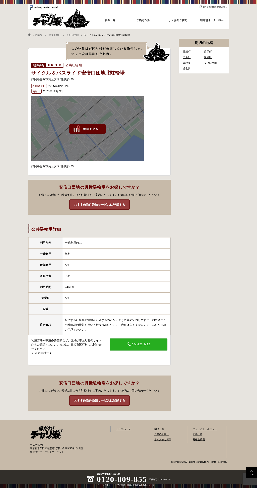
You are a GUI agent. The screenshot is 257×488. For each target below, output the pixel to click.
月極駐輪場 (199, 439)
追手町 (208, 51)
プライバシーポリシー (205, 429)
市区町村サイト (45, 353)
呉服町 (187, 51)
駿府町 (208, 57)
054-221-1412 (140, 344)
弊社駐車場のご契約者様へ (215, 7)
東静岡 (187, 62)
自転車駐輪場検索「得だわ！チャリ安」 (46, 433)
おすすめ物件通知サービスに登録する (99, 204)
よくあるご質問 (162, 439)
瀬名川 (187, 68)
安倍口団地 (210, 62)
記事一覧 (197, 434)
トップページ (123, 429)
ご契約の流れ (161, 434)
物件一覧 (159, 429)
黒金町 (187, 57)
